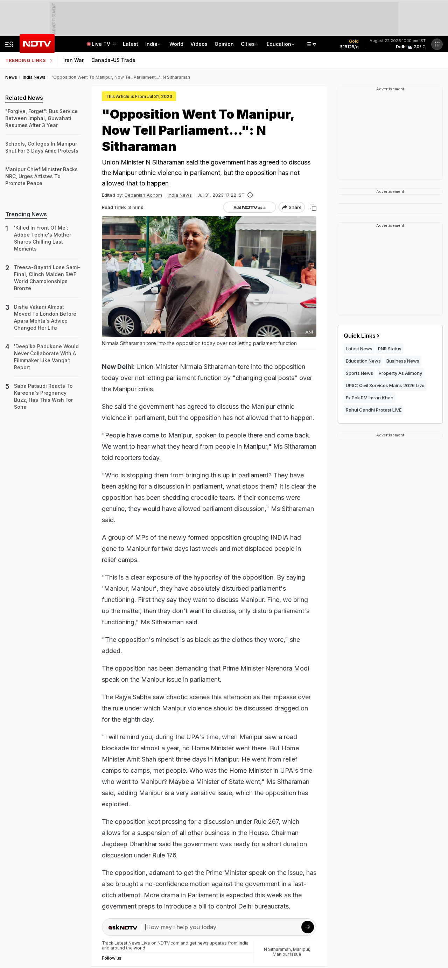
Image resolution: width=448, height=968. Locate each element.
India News (180, 195)
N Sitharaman (277, 949)
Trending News (26, 214)
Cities (248, 44)
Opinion (224, 44)
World (176, 44)
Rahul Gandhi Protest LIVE (373, 410)
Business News (402, 361)
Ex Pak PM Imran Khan (369, 397)
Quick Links (360, 335)
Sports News (359, 373)
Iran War (73, 60)
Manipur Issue (287, 954)
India (151, 44)
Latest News (359, 348)
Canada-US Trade (113, 60)
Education (279, 44)
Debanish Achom (143, 195)
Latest (130, 44)
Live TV (102, 44)
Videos (199, 44)
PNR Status (389, 348)
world (139, 948)
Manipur (301, 949)
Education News (363, 361)
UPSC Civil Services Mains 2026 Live (385, 385)
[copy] (313, 207)
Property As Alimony (400, 373)
